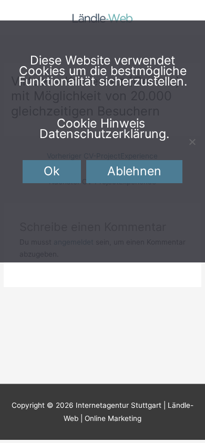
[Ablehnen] (192, 141)
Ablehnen (134, 171)
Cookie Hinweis (101, 123)
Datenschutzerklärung (102, 133)
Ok (52, 171)
